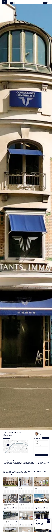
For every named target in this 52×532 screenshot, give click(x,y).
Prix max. (31, 2)
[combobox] (23, 3)
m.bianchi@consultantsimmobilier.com (7, 435)
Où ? (16, 2)
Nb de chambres (38, 2)
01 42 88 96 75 (4, 434)
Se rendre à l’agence (6, 438)
